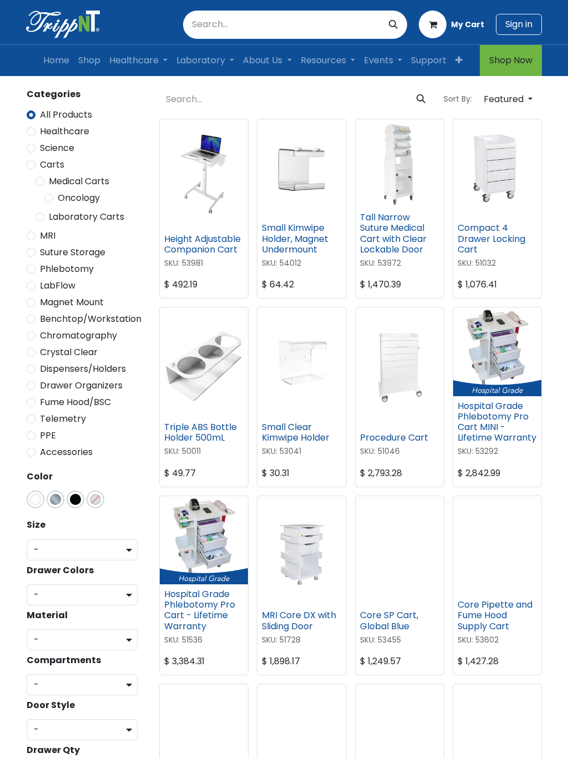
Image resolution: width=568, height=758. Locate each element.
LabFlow (57, 285)
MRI (47, 235)
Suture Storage (72, 252)
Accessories (66, 452)
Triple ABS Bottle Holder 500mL (200, 432)
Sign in (518, 24)
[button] (508, 99)
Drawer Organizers (81, 385)
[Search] (393, 25)
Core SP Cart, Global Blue (389, 620)
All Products (66, 114)
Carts (52, 164)
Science (57, 148)
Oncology (79, 197)
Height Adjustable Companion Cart (202, 244)
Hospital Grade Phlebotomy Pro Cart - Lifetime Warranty (199, 610)
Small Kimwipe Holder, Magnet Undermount (295, 238)
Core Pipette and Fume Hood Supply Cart (495, 615)
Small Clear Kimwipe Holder (295, 432)
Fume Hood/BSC (75, 402)
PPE (48, 435)
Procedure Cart (394, 437)
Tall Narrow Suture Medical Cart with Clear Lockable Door (393, 233)
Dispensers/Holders (83, 368)
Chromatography (78, 335)
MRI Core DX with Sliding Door (299, 620)
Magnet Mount (72, 302)
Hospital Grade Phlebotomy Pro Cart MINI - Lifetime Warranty (497, 422)
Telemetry (63, 418)
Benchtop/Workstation (90, 318)
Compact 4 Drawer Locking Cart (491, 238)
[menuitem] (56, 60)
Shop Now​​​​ (510, 60)
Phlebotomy (67, 268)
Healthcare (64, 131)
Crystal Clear (69, 352)
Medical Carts (79, 181)
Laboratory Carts (86, 216)
